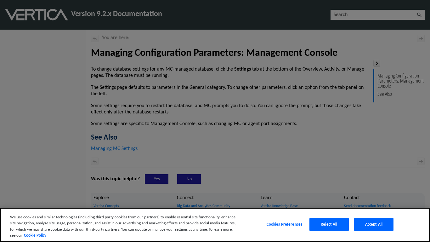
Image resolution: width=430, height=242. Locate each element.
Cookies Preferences (284, 224)
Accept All (373, 224)
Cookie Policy (35, 235)
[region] (215, 225)
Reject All (329, 224)
